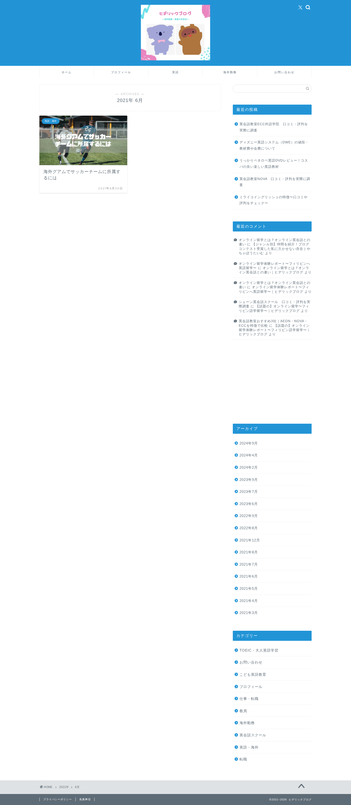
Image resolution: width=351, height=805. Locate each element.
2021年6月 (248, 576)
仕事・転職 (249, 699)
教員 (243, 711)
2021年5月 (248, 588)
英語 (175, 72)
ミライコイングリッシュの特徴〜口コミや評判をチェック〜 (273, 200)
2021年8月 (248, 552)
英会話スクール (252, 735)
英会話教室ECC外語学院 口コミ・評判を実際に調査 (273, 127)
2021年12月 (249, 540)
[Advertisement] (272, 382)
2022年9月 (248, 516)
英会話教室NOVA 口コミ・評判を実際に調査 (274, 182)
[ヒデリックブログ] (175, 60)
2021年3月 (248, 613)
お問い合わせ (284, 72)
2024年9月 (248, 443)
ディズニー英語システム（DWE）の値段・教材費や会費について (274, 145)
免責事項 (85, 799)
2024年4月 (248, 455)
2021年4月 (248, 601)
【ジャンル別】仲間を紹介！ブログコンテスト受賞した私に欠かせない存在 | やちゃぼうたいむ (274, 248)
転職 (243, 759)
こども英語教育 (252, 674)
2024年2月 (248, 467)
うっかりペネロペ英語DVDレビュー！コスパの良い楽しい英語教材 (273, 164)
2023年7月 (248, 492)
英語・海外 (249, 747)
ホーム (67, 72)
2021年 (64, 787)
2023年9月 (248, 480)
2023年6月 (248, 504)
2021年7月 (248, 564)
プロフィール (121, 72)
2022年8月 (248, 528)
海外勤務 (230, 72)
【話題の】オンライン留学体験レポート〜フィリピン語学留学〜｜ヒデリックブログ (274, 330)
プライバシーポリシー (57, 799)
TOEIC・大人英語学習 (258, 650)
